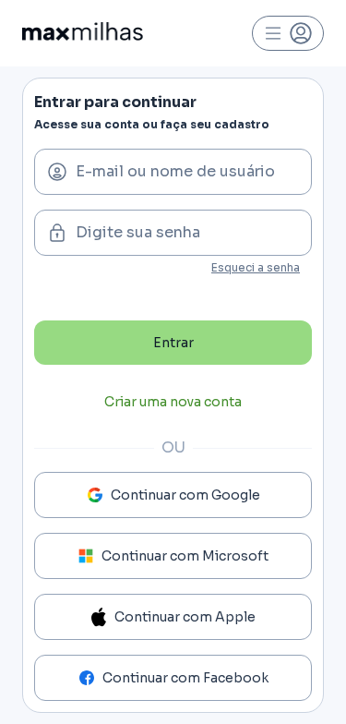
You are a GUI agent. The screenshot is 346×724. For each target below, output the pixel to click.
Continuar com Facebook (185, 678)
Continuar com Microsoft (184, 556)
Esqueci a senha (255, 267)
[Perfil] (288, 33)
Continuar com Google (185, 495)
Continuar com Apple (185, 617)
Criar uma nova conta (173, 401)
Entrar (173, 342)
